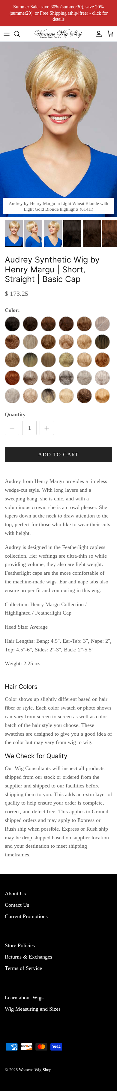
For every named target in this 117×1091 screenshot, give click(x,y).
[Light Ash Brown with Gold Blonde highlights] (12, 359)
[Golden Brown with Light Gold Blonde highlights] (48, 341)
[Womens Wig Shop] (58, 33)
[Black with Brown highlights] (12, 323)
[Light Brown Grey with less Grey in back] (48, 377)
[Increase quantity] (47, 428)
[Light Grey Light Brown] (102, 377)
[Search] (19, 33)
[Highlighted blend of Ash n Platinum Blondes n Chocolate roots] (30, 341)
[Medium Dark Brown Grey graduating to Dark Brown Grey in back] (66, 377)
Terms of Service (23, 968)
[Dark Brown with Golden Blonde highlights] (84, 395)
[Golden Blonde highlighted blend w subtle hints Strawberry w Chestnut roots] (30, 359)
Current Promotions (26, 916)
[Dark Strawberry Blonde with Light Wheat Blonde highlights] (30, 395)
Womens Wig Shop (35, 1070)
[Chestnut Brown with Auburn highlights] (66, 323)
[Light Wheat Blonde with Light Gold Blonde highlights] (66, 395)
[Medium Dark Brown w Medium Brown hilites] (30, 323)
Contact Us (17, 905)
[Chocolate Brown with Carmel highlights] (84, 323)
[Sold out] (102, 323)
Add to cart (58, 455)
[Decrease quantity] (12, 428)
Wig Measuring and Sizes (33, 1009)
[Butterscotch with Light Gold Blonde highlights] (102, 395)
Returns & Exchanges (28, 957)
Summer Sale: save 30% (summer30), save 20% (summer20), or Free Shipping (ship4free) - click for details (59, 13)
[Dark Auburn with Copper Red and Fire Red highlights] (12, 377)
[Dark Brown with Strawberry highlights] (48, 323)
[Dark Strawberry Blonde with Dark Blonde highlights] (102, 359)
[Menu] (6, 33)
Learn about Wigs (24, 998)
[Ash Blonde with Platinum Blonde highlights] (84, 341)
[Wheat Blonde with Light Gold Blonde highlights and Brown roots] (48, 395)
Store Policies (20, 945)
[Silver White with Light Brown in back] (12, 395)
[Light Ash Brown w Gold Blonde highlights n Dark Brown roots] (102, 341)
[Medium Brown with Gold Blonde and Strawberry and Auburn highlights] (12, 341)
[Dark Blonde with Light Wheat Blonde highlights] (66, 341)
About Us (15, 894)
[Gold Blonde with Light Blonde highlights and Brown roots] (66, 359)
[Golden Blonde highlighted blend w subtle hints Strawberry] (48, 359)
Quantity (15, 414)
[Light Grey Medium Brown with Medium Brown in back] (84, 377)
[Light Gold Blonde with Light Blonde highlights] (84, 359)
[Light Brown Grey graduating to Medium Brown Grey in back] (30, 377)
